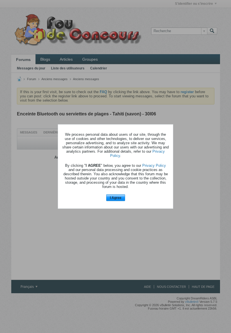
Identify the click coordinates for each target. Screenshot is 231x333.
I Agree (115, 198)
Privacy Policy (154, 165)
